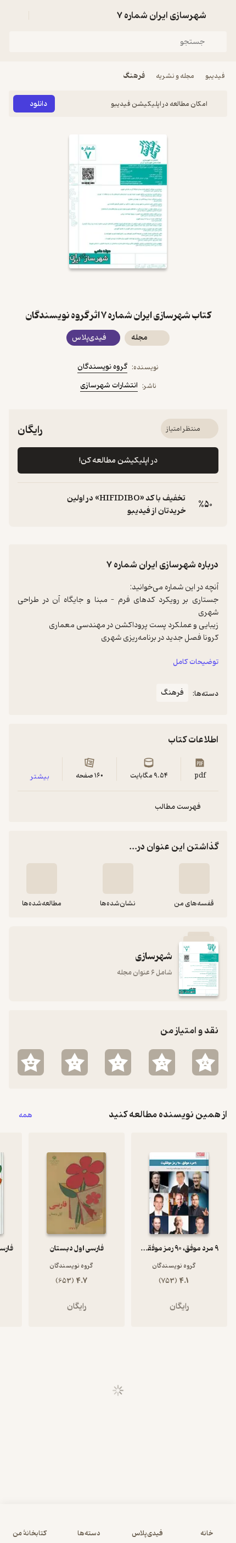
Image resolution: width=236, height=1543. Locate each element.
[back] (220, 15)
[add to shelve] (194, 878)
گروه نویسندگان (102, 367)
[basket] (42, 15)
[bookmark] (131, 288)
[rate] (205, 1062)
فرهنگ (134, 76)
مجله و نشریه (175, 76)
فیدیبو (215, 76)
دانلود (38, 104)
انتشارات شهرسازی (109, 385)
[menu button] (15, 15)
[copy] (26, 505)
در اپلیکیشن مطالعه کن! (118, 460)
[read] (41, 878)
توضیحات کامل (195, 662)
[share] (105, 288)
